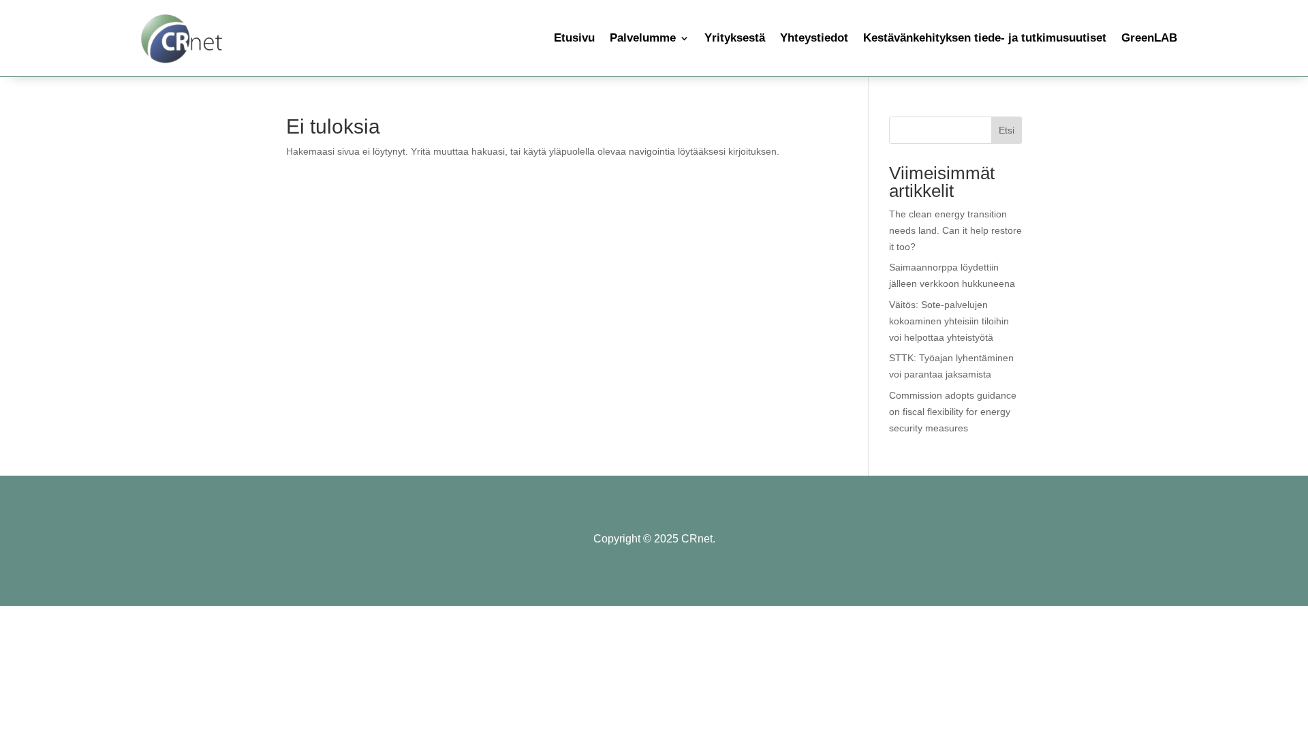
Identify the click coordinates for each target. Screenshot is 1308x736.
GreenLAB (1149, 37)
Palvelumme (643, 37)
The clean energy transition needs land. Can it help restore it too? (955, 230)
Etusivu (574, 37)
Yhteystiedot (814, 37)
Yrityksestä (734, 37)
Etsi (1006, 130)
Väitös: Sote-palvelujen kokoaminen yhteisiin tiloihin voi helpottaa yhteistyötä (949, 321)
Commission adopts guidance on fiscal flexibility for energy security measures (952, 411)
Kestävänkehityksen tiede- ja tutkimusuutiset (984, 37)
